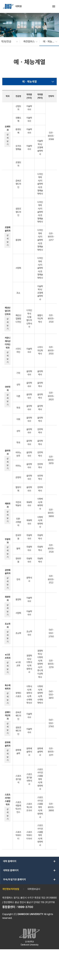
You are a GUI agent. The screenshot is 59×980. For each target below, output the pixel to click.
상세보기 (7, 139)
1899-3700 (25, 907)
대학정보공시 (34, 889)
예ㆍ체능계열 (29, 81)
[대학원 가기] (8, 6)
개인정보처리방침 (10, 889)
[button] (8, 41)
